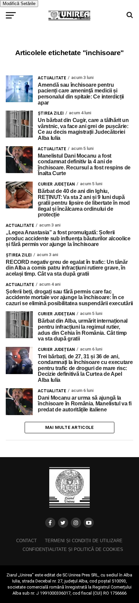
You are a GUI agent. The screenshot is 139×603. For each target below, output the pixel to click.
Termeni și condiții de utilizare (83, 540)
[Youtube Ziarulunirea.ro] (89, 523)
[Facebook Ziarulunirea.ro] (50, 523)
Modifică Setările (19, 3)
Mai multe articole (69, 427)
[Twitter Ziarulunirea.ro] (63, 523)
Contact (26, 540)
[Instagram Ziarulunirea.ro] (76, 523)
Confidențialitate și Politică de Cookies (73, 549)
